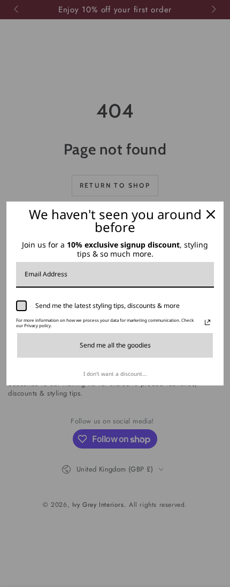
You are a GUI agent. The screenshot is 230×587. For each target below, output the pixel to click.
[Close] (211, 214)
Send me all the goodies (115, 345)
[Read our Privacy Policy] (207, 322)
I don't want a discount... (115, 373)
